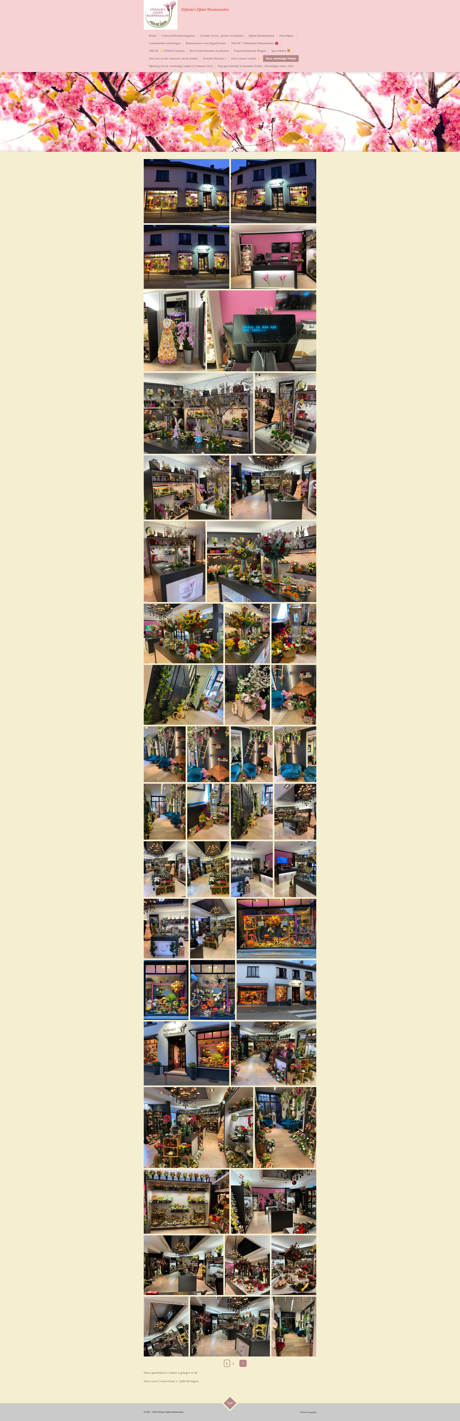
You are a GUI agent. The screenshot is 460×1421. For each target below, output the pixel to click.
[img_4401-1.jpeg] (183, 1265)
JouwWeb (312, 1412)
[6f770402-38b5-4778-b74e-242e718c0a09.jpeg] (198, 413)
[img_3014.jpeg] (186, 1202)
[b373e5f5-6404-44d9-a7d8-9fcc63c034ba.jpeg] (273, 487)
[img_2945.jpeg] (276, 928)
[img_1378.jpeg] (212, 928)
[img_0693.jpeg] (294, 695)
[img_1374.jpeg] (295, 812)
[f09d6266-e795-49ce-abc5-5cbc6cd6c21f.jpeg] (261, 561)
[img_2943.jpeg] (212, 990)
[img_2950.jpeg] (186, 1053)
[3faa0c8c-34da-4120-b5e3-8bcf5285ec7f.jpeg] (174, 330)
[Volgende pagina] (243, 1363)
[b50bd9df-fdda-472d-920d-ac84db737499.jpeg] (273, 191)
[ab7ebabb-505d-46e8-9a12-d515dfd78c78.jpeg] (186, 191)
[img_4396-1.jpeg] (247, 1265)
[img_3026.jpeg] (273, 1053)
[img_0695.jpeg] (165, 754)
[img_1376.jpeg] (166, 928)
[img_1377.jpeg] (295, 869)
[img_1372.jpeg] (165, 869)
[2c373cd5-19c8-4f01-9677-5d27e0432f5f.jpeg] (186, 257)
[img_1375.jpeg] (252, 869)
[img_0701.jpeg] (295, 754)
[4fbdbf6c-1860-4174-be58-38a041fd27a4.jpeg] (174, 561)
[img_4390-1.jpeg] (166, 1326)
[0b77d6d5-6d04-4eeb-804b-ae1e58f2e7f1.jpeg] (183, 633)
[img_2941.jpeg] (166, 990)
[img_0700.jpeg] (252, 754)
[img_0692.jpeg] (183, 695)
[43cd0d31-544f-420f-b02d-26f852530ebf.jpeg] (247, 633)
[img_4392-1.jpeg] (294, 1265)
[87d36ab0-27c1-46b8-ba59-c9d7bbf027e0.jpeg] (186, 487)
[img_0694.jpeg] (208, 754)
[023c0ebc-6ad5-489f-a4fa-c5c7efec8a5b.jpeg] (285, 413)
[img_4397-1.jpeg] (273, 1202)
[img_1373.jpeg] (208, 869)
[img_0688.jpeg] (247, 695)
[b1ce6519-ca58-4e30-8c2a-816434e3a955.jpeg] (273, 257)
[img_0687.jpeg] (294, 633)
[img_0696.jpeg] (252, 812)
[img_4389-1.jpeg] (230, 1326)
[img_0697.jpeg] (165, 812)
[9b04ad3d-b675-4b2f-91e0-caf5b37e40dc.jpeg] (261, 330)
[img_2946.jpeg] (276, 990)
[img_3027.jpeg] (198, 1127)
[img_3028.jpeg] (285, 1127)
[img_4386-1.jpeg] (294, 1326)
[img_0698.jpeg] (208, 812)
